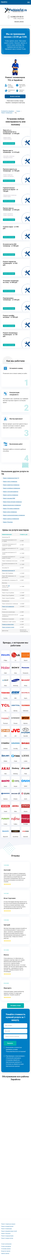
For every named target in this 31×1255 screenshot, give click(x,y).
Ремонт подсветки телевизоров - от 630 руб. (10, 263)
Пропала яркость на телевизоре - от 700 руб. (11, 170)
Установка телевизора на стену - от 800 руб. (11, 281)
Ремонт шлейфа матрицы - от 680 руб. (10, 316)
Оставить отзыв (15, 1005)
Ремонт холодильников (7, 1226)
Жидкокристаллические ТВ (8, 570)
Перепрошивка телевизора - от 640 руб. (11, 299)
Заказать (10, 1043)
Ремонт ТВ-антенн (8, 522)
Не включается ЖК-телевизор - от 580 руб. (11, 245)
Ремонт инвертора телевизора (11, 485)
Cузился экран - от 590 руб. (11, 227)
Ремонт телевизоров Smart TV (11, 478)
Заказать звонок (19, 21)
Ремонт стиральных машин (8, 1224)
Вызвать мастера (15, 96)
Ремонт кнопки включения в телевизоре (14, 515)
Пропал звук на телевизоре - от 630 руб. (11, 209)
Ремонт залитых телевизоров (11, 518)
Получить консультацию (9, 143)
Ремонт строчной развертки (10, 491)
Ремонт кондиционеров (7, 1235)
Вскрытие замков (5, 1251)
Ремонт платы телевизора (10, 481)
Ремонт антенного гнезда (8, 627)
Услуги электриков (6, 1246)
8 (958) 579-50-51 (17, 17)
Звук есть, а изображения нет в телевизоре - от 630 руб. (11, 131)
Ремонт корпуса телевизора (10, 495)
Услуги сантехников (6, 1244)
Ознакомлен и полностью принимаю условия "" (16, 1049)
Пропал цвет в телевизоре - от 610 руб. (11, 151)
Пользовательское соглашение (15, 1051)
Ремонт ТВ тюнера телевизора (11, 508)
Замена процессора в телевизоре (12, 505)
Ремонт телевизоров (6, 1228)
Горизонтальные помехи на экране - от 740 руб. (10, 189)
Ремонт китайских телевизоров (11, 488)
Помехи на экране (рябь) (8, 624)
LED (9, 585)
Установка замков (5, 1248)
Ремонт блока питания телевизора (12, 501)
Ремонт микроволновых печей (9, 1231)
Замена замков (5, 1253)
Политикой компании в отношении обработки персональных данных (13, 1060)
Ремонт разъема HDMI (9, 498)
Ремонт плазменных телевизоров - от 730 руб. (10, 334)
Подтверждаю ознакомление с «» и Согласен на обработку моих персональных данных (15, 1061)
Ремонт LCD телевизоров (8, 606)
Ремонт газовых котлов (7, 1238)
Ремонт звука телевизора (10, 512)
